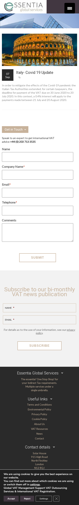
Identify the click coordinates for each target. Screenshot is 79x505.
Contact (39, 438)
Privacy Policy (39, 414)
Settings (44, 498)
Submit (37, 257)
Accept (11, 498)
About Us (39, 424)
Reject (27, 498)
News (39, 433)
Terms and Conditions (39, 404)
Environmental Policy (39, 409)
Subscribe (39, 345)
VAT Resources (39, 428)
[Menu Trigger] (69, 8)
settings (35, 484)
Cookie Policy (39, 419)
